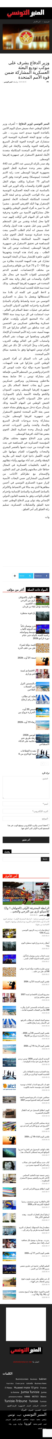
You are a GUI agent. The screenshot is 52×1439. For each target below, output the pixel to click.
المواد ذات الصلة (37, 589)
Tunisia (43, 1401)
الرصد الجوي (11, 1405)
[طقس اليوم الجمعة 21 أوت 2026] (42, 660)
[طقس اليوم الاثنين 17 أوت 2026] (9, 1256)
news (27, 1396)
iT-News (8, 1387)
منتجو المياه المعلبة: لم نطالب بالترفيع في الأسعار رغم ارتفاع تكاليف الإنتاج (35, 699)
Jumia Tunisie (30, 1391)
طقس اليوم (17, 1419)
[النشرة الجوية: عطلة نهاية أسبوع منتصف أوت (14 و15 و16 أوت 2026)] (9, 1295)
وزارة (20, 1424)
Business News (40, 1383)
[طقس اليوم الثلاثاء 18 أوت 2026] (9, 1140)
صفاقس (25, 1419)
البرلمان (35, 1406)
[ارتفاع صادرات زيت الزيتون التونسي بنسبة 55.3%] (9, 933)
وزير (14, 1424)
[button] (48, 3)
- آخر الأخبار (37, 22)
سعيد (38, 1419)
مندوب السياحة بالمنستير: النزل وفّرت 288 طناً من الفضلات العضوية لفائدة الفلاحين (34, 686)
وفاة (10, 1424)
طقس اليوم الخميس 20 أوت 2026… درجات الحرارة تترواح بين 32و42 (33, 712)
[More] (15, 575)
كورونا (27, 1423)
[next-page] (42, 763)
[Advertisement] (26, 1324)
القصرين (38, 1410)
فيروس (8, 1419)
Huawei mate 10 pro (26, 1387)
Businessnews (22, 1379)
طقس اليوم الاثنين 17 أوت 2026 (37, 1253)
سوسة (32, 1419)
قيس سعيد (37, 1424)
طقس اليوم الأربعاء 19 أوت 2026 (33, 722)
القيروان (30, 1410)
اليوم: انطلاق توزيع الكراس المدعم (36, 1189)
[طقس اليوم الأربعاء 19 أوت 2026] (42, 725)
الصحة (44, 1410)
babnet (42, 1378)
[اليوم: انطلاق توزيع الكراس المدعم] (9, 1192)
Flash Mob (10, 1383)
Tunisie (33, 1401)
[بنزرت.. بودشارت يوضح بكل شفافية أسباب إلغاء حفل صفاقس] (9, 1243)
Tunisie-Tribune (15, 1400)
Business (33, 1379)
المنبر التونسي (8, 82)
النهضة (19, 1415)
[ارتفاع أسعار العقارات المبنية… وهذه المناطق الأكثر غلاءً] (9, 1217)
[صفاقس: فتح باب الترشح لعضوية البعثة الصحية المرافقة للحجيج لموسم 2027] (9, 1099)
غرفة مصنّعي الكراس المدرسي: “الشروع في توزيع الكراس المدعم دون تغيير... (34, 1126)
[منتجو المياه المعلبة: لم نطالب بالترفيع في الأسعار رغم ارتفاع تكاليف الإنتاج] (42, 699)
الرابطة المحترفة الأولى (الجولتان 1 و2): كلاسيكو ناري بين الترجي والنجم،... (26, 909)
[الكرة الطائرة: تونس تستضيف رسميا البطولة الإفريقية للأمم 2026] (9, 1205)
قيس (44, 1424)
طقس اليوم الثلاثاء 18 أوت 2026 (37, 1137)
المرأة (23, 1409)
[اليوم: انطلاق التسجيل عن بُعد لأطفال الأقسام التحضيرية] (9, 1113)
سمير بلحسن (43, 915)
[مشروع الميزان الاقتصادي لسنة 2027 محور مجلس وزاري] (42, 673)
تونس (11, 1414)
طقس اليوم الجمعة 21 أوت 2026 (33, 657)
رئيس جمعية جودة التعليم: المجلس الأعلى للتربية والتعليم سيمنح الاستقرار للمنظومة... (34, 1178)
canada (29, 1383)
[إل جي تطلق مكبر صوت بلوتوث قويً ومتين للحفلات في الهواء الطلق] (9, 1282)
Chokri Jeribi (19, 1383)
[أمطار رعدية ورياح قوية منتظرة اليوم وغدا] (42, 616)
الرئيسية (46, 22)
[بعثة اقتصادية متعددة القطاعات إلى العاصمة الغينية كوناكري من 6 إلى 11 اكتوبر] (42, 754)
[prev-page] (46, 763)
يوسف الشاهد (42, 1428)
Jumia (43, 1392)
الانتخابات (43, 1406)
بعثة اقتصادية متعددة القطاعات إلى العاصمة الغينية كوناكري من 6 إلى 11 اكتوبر (34, 753)
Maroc (43, 1396)
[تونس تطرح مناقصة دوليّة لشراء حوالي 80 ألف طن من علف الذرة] (42, 648)
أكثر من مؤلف (15, 589)
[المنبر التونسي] (26, 13)
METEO (35, 1396)
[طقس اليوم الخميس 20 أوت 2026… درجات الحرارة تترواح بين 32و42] (42, 712)
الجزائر (29, 1406)
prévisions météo (15, 1396)
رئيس (44, 1419)
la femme (15, 1392)
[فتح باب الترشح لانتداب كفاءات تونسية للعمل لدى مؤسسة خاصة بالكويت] (9, 1087)
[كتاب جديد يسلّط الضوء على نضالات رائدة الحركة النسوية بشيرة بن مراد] (9, 1165)
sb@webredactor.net (22, 1361)
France (43, 1387)
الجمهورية (21, 1406)
